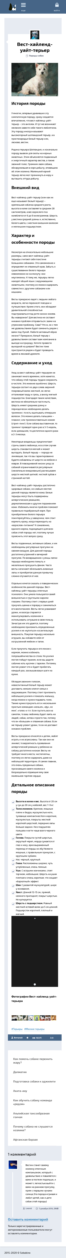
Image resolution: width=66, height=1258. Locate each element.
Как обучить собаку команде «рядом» (32, 1102)
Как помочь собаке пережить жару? (32, 1060)
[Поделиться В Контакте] (42, 66)
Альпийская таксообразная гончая (31, 1115)
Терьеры (18, 1029)
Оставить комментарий (28, 1219)
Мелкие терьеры (35, 1029)
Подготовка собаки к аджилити (34, 1081)
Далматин (20, 1072)
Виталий (18, 1037)
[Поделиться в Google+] (22, 66)
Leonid (29, 1208)
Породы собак (36, 55)
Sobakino (12, 7)
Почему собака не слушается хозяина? (33, 1128)
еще (23, 10)
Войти (57, 10)
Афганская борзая (25, 1139)
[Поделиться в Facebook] (15, 66)
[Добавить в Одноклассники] (35, 66)
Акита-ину (20, 1090)
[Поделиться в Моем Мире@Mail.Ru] (28, 66)
